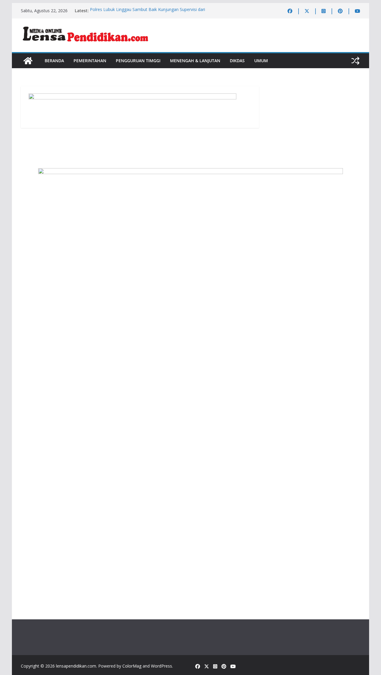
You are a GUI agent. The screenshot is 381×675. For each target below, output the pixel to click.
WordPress (161, 666)
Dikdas (237, 60)
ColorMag (131, 666)
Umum (261, 60)
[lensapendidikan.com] (28, 60)
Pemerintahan (90, 60)
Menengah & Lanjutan (195, 60)
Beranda (54, 60)
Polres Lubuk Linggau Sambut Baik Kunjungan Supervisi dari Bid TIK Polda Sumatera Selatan (147, 13)
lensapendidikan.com (76, 666)
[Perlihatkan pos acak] (355, 60)
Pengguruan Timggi (138, 60)
